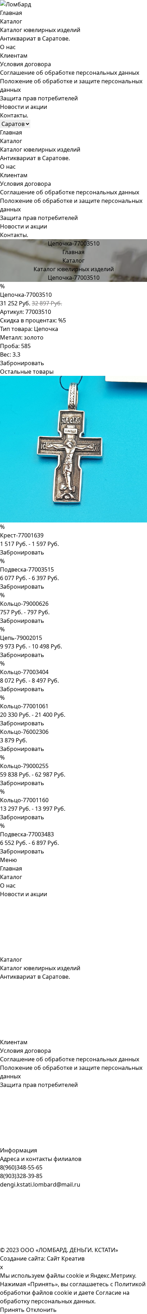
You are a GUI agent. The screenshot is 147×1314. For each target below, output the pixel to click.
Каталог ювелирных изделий (40, 30)
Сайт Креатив (66, 1258)
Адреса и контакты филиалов (40, 1159)
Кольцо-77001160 (24, 800)
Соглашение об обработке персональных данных (69, 73)
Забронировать (22, 363)
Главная (11, 13)
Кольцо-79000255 (24, 766)
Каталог (11, 21)
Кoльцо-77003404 (24, 672)
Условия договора (25, 64)
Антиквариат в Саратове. (35, 38)
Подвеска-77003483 (27, 834)
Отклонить (41, 1310)
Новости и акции (23, 107)
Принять (12, 1310)
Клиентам (13, 55)
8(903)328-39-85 (21, 1176)
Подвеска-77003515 (27, 569)
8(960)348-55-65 (21, 1167)
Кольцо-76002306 (24, 732)
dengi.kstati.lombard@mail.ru (40, 1184)
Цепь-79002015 (21, 638)
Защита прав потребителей (39, 98)
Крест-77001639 (22, 535)
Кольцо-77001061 (24, 706)
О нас (8, 47)
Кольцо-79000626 (24, 604)
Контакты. (14, 115)
